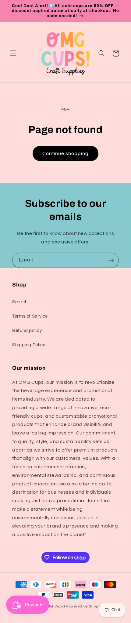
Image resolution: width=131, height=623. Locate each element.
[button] (13, 53)
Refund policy (27, 330)
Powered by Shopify (84, 606)
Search (20, 302)
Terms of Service (30, 316)
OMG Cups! (54, 606)
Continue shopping (65, 153)
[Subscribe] (111, 260)
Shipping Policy (28, 345)
